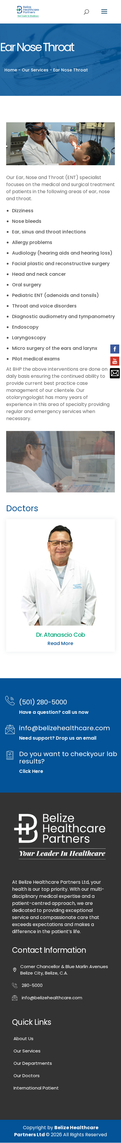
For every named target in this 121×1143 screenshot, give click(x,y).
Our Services (27, 1051)
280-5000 (32, 985)
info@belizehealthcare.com (64, 728)
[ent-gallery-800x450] (60, 491)
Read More (60, 643)
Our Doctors (27, 1075)
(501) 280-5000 (43, 702)
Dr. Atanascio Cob (60, 635)
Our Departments (33, 1063)
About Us (23, 1038)
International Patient (36, 1088)
